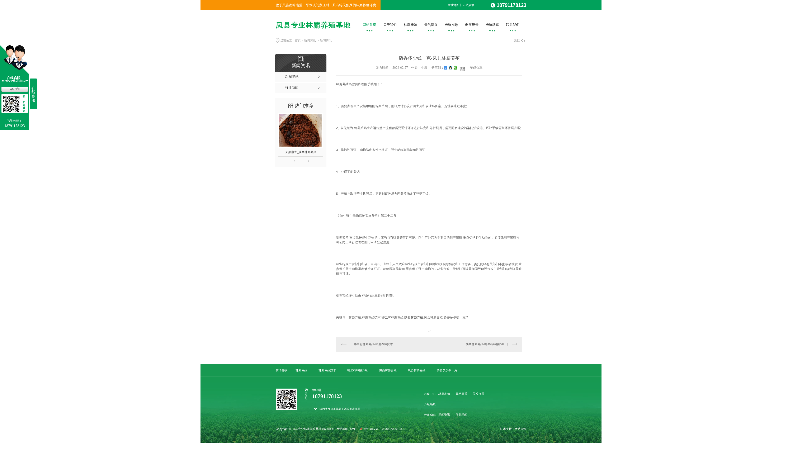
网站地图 (342, 429)
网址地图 (453, 5)
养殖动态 (492, 25)
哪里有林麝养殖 (357, 370)
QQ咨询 (15, 88)
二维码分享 (474, 68)
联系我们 (512, 25)
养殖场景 (471, 25)
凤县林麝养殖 (416, 370)
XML (353, 429)
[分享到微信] (455, 68)
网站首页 (369, 25)
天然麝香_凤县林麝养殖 (308, 152)
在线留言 (469, 5)
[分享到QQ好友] (450, 68)
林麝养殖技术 (327, 370)
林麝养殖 (410, 25)
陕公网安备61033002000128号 (384, 429)
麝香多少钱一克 (447, 370)
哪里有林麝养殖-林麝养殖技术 (373, 344)
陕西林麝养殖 (413, 317)
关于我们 (390, 25)
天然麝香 (431, 25)
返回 (517, 40)
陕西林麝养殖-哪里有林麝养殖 (485, 344)
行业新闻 (461, 414)
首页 (298, 40)
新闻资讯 (310, 40)
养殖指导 (451, 25)
